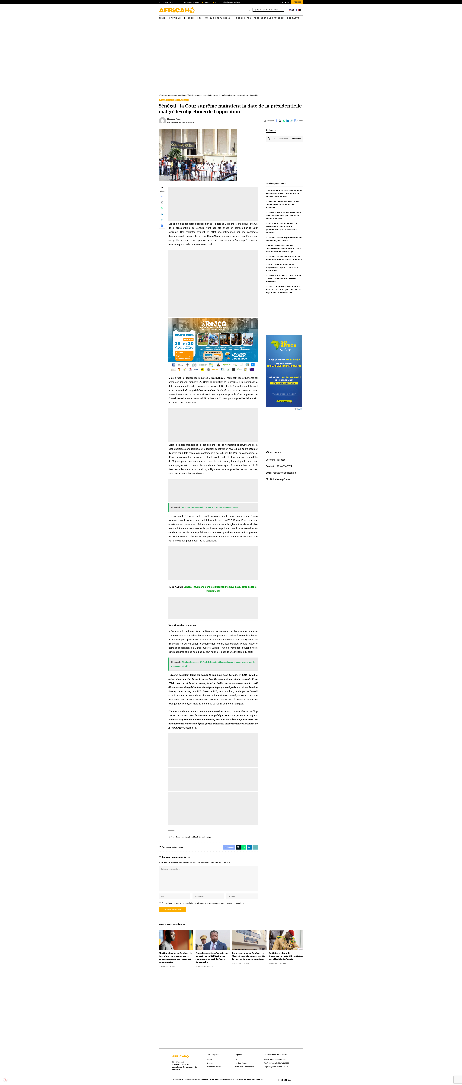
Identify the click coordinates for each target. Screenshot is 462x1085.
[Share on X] (280, 121)
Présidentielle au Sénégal (200, 837)
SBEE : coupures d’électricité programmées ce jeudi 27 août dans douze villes (282, 267)
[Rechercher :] (280, 139)
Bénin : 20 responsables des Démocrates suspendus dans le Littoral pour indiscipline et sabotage (284, 248)
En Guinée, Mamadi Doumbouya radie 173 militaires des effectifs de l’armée (286, 956)
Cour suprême (182, 837)
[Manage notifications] (5, 1080)
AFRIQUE (173, 100)
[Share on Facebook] (276, 121)
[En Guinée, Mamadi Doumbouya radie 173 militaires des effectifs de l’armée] (286, 940)
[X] (282, 2)
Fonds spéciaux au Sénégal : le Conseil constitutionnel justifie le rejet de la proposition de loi (248, 956)
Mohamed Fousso (174, 119)
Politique (183, 100)
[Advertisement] (72, 38)
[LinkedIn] (288, 2)
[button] (291, 121)
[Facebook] (280, 2)
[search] (249, 10)
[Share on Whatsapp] (284, 121)
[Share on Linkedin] (287, 121)
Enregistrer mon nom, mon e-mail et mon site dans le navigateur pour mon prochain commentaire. (203, 903)
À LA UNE (164, 100)
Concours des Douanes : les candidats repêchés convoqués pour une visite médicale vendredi (284, 215)
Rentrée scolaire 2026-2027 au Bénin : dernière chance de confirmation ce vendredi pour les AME (284, 193)
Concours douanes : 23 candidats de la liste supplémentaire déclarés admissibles (283, 278)
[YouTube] (285, 2)
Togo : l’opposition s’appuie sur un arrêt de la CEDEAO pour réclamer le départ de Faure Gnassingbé (283, 289)
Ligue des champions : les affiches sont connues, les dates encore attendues (282, 204)
